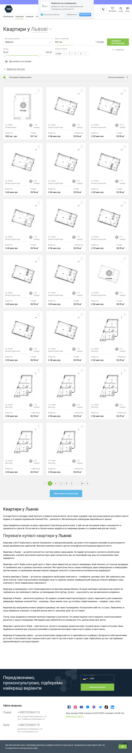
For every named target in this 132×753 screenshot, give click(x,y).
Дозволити (85, 14)
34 (82, 483)
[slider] (56, 45)
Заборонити (71, 14)
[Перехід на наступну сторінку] (87, 483)
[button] (40, 29)
